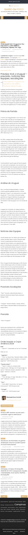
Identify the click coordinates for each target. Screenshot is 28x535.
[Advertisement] (14, 30)
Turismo (3, 42)
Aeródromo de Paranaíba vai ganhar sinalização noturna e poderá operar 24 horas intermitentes (13, 442)
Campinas (20, 504)
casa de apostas (4, 507)
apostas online (12, 501)
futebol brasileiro (22, 507)
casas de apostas (11, 507)
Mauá (2, 509)
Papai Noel (13, 509)
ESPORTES (22, 531)
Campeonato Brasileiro (9, 505)
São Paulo (2, 511)
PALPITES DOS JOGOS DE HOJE (16, 521)
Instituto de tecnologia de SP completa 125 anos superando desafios (5, 496)
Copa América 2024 (6, 70)
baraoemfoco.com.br (17, 49)
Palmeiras (8, 509)
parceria (17, 509)
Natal (5, 509)
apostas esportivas (4, 501)
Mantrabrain (22, 529)
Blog (14, 533)
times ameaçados (8, 511)
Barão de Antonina (7, 531)
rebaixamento (22, 509)
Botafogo (2, 505)
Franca (17, 507)
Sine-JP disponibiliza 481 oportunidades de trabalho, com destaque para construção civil (24, 496)
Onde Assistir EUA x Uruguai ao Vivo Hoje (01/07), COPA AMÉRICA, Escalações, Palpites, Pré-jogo (13, 84)
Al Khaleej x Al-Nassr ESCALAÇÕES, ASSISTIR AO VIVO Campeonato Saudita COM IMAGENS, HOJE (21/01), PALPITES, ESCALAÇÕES (14, 472)
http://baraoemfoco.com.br (14, 400)
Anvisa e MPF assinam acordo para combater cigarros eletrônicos (12, 413)
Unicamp (23, 511)
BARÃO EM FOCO (14, 9)
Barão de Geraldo (18, 501)
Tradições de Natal (16, 511)
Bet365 (24, 501)
